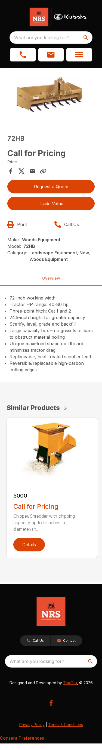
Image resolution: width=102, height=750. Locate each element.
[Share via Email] (32, 171)
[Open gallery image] (51, 96)
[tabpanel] (51, 97)
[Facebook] (51, 702)
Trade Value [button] (51, 203)
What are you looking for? (41, 37)
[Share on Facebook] (10, 171)
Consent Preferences (22, 738)
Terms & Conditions (65, 724)
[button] (23, 54)
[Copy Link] (43, 171)
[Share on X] (21, 171)
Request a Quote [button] (51, 186)
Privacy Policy (32, 724)
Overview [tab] (51, 278)
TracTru (70, 682)
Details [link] (29, 544)
